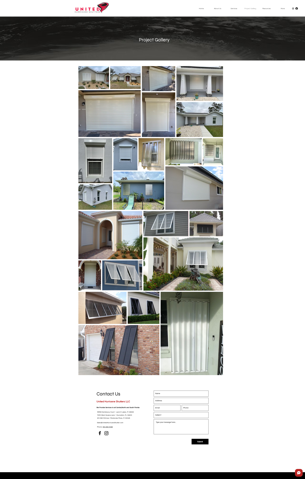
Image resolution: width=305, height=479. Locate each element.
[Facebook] (296, 8)
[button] (266, 8)
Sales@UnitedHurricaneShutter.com (110, 423)
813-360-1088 (108, 427)
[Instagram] (293, 8)
